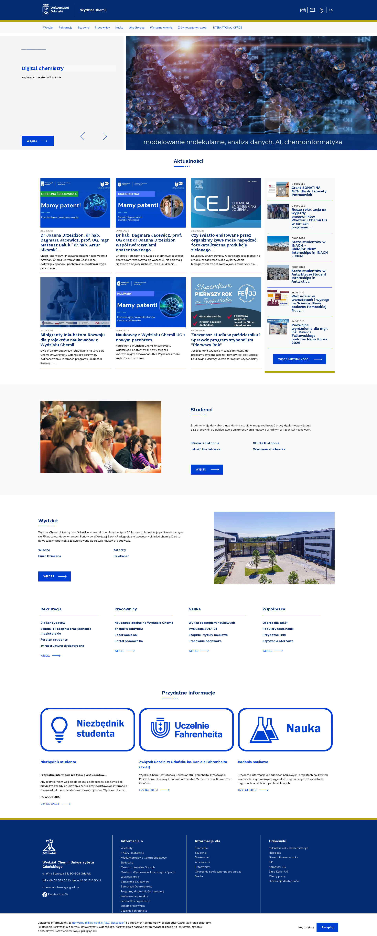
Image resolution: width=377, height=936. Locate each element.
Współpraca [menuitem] (137, 27)
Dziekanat (121, 556)
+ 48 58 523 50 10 (59, 880)
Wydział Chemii (93, 10)
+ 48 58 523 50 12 (89, 880)
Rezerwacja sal (125, 635)
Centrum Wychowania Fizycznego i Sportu (148, 872)
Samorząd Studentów (135, 882)
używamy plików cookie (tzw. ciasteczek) (98, 922)
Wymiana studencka (269, 449)
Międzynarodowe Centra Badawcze (144, 857)
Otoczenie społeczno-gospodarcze (218, 871)
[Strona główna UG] (55, 7)
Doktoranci (202, 857)
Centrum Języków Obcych (138, 867)
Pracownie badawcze (205, 641)
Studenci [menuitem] (84, 27)
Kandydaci (201, 848)
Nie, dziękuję (306, 927)
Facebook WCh (57, 894)
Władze (44, 550)
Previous (84, 136)
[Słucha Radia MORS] (303, 9)
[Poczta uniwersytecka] (312, 9)
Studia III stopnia (266, 443)
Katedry (119, 550)
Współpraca (274, 609)
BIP (271, 862)
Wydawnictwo (130, 877)
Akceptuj (327, 927)
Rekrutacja (51, 609)
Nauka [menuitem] (119, 27)
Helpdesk (275, 852)
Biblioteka (127, 862)
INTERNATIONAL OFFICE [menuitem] (227, 27)
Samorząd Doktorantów (136, 886)
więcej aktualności (293, 359)
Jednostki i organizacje (135, 901)
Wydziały (127, 848)
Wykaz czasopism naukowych (211, 623)
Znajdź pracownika (133, 906)
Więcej (32, 141)
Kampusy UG (277, 867)
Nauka (194, 609)
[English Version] (331, 10)
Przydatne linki (274, 635)
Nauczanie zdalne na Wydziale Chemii (143, 623)
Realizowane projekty (134, 896)
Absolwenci (202, 862)
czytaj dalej (49, 804)
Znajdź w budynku (128, 629)
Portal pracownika (128, 641)
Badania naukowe (253, 762)
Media (199, 876)
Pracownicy (125, 609)
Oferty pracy (277, 876)
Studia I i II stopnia (205, 443)
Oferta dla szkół (275, 623)
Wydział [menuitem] (48, 27)
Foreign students (54, 639)
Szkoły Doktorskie (132, 853)
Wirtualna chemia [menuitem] (161, 27)
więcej (201, 469)
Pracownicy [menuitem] (102, 27)
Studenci (201, 852)
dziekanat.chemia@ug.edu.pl (60, 887)
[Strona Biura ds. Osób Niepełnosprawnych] (322, 10)
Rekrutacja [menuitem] (65, 27)
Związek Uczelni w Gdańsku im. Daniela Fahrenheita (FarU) (183, 765)
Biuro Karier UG (278, 871)
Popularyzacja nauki (278, 629)
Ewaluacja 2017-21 (202, 629)
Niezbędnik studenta (58, 762)
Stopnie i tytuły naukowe (208, 635)
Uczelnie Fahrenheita (134, 910)
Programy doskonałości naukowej (142, 891)
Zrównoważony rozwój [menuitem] (192, 27)
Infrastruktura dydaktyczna (62, 646)
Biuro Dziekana (49, 556)
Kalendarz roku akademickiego (288, 848)
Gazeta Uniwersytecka (283, 857)
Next (103, 136)
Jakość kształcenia (205, 449)
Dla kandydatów (52, 623)
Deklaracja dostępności (284, 881)
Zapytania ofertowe (278, 641)
